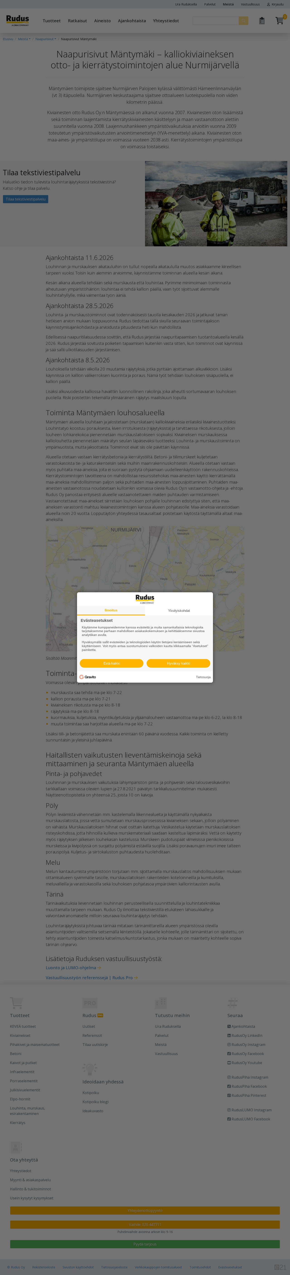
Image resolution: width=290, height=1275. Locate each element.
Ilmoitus (111, 610)
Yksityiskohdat (179, 611)
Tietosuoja (203, 677)
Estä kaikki (112, 663)
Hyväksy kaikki (178, 663)
